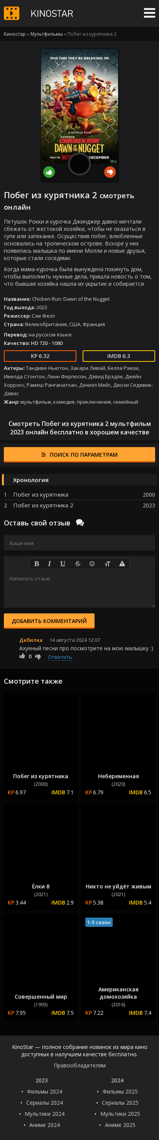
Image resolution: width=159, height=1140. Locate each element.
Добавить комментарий (49, 621)
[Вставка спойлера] (122, 564)
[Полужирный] (36, 564)
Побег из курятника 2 (43, 505)
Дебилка (30, 639)
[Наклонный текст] (49, 564)
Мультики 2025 (120, 1113)
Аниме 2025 (120, 1124)
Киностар (15, 34)
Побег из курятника (40, 494)
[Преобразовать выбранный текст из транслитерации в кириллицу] (107, 564)
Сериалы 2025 (120, 1102)
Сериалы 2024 (44, 1102)
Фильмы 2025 (120, 1091)
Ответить (60, 656)
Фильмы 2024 (44, 1091)
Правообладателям (80, 1065)
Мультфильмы (46, 34)
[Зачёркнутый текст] (77, 564)
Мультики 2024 (44, 1113)
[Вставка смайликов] (92, 564)
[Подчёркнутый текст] (63, 564)
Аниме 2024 (44, 1124)
